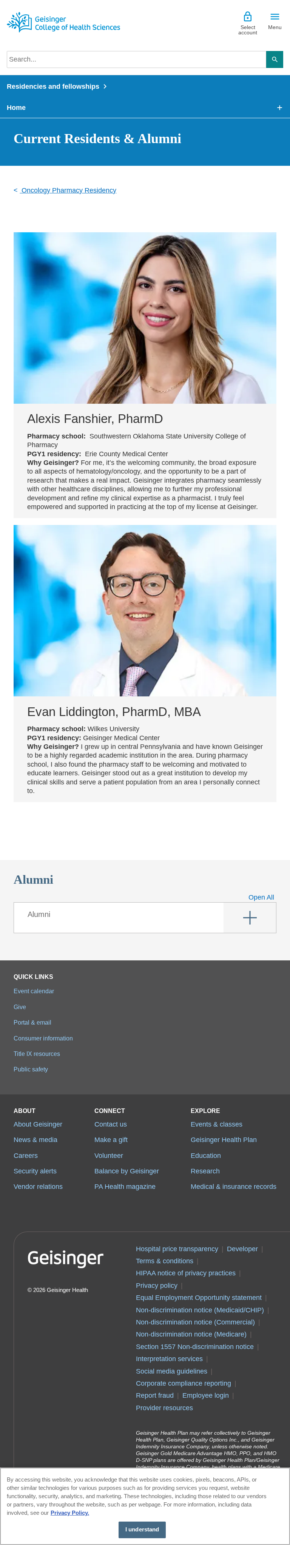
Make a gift (111, 1140)
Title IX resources (37, 1053)
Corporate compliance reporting (183, 1383)
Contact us (110, 1124)
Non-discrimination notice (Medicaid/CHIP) (200, 1310)
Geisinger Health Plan (224, 1140)
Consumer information (43, 1038)
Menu (275, 27)
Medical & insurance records (233, 1186)
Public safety (31, 1069)
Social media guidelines (171, 1371)
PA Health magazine (125, 1186)
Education (206, 1155)
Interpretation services (169, 1359)
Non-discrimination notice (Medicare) (191, 1334)
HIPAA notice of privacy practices (186, 1273)
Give (20, 1006)
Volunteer (108, 1155)
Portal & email (32, 1022)
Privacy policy (156, 1285)
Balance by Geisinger (126, 1171)
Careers (26, 1155)
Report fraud (155, 1395)
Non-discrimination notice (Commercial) (195, 1322)
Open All (261, 897)
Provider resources (164, 1408)
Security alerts (35, 1171)
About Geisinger (38, 1124)
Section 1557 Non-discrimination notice (195, 1347)
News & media (35, 1140)
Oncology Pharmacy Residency (68, 190)
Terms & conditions (164, 1261)
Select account (247, 29)
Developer (242, 1249)
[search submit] (274, 59)
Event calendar (34, 991)
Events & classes (216, 1124)
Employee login (205, 1395)
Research (205, 1171)
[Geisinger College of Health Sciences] (63, 22)
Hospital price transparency (177, 1249)
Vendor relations (38, 1186)
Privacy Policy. (70, 1513)
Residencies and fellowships (53, 86)
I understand (142, 1529)
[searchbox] (136, 59)
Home (16, 107)
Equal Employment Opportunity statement (199, 1297)
